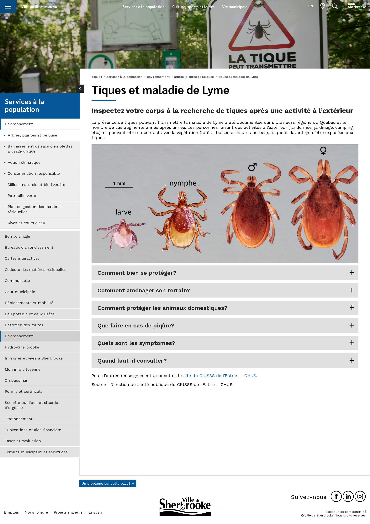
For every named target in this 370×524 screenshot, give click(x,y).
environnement (158, 77)
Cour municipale (20, 291)
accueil (97, 77)
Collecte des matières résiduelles (35, 269)
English (95, 512)
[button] (8, 6)
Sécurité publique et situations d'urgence (33, 405)
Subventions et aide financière (33, 429)
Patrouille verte (22, 195)
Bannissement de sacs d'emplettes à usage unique (40, 148)
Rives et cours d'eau (26, 222)
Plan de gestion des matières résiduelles (34, 209)
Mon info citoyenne (22, 369)
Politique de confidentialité (346, 512)
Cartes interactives (22, 258)
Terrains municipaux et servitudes (36, 452)
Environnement (19, 124)
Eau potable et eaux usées (30, 314)
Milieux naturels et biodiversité (36, 184)
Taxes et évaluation (23, 440)
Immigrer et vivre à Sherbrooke (34, 358)
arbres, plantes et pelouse (194, 77)
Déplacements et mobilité (29, 302)
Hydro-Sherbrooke (22, 347)
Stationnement (19, 418)
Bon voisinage (17, 236)
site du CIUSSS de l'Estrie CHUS (219, 375)
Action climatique (24, 162)
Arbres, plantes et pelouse (32, 135)
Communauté (17, 280)
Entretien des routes (24, 325)
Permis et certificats (24, 391)
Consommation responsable (34, 173)
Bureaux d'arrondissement (29, 247)
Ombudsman (16, 380)
